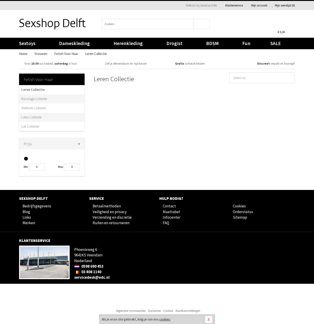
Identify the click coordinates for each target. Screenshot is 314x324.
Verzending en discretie (112, 217)
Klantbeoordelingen (188, 311)
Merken (29, 222)
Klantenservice (234, 5)
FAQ (166, 222)
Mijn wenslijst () (284, 5)
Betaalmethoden (107, 206)
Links (27, 217)
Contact (169, 206)
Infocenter (171, 217)
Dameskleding (74, 43)
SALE (275, 43)
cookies (164, 319)
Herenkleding (128, 43)
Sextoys (27, 43)
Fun (246, 43)
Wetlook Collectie (33, 108)
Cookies (239, 206)
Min (26, 167)
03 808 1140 (91, 271)
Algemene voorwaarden (131, 311)
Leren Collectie (33, 89)
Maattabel (171, 211)
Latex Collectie (31, 117)
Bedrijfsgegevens (37, 206)
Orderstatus (243, 211)
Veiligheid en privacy (110, 211)
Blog (26, 211)
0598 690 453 (92, 266)
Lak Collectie (30, 126)
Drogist (174, 43)
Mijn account (259, 5)
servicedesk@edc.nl (92, 277)
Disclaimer (154, 311)
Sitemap (240, 217)
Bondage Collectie (34, 99)
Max (60, 167)
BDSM (212, 43)
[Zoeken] (202, 24)
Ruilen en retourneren (111, 222)
